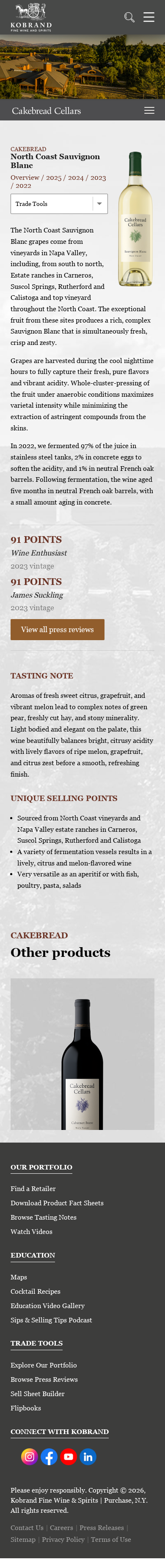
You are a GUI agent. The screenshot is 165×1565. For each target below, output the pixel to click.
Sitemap (23, 1540)
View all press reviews (57, 629)
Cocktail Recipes (35, 1291)
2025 (53, 178)
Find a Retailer (33, 1189)
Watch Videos (31, 1232)
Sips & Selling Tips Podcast (51, 1320)
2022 (23, 186)
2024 (76, 178)
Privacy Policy (63, 1540)
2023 (98, 178)
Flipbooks (26, 1408)
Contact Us (27, 1528)
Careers (61, 1528)
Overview (25, 178)
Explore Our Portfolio (44, 1365)
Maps (19, 1277)
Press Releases (102, 1528)
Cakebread (28, 149)
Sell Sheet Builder (38, 1394)
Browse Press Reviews (44, 1379)
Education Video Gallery (48, 1306)
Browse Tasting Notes (44, 1217)
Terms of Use (111, 1540)
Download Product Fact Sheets (57, 1203)
